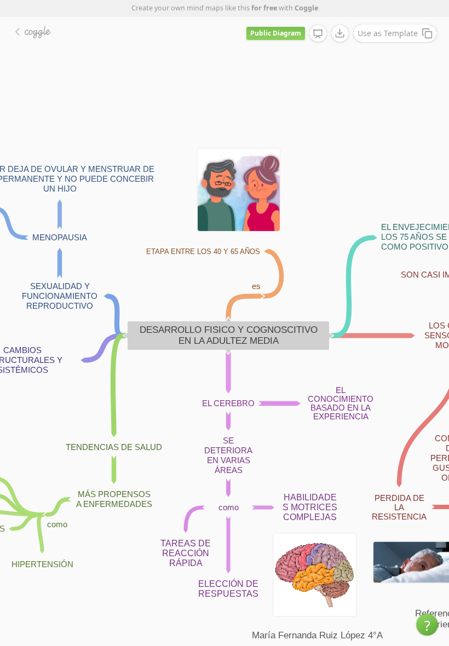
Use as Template (388, 33)
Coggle (306, 8)
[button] (427, 625)
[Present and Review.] (318, 34)
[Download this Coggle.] (340, 33)
